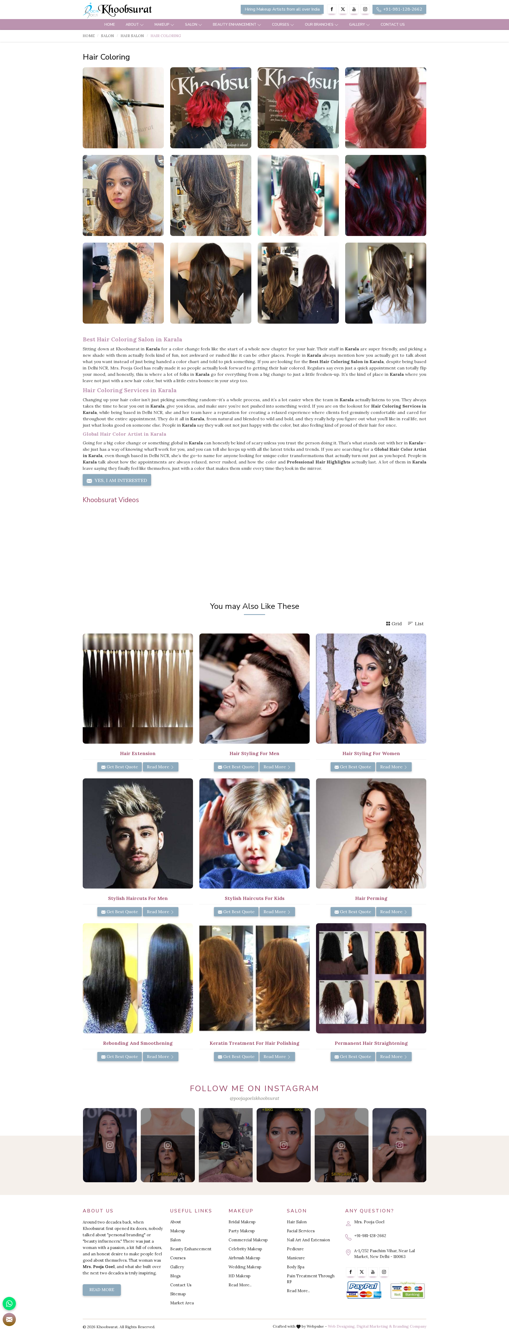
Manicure (296, 1257)
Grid (397, 624)
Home (109, 24)
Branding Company (409, 1326)
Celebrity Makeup (245, 1248)
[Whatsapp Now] (9, 1303)
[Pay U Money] (407, 1290)
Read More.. (240, 1284)
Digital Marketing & (374, 1326)
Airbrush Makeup (244, 1257)
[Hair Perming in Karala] (371, 833)
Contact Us (393, 24)
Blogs (175, 1275)
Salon (191, 24)
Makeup (162, 24)
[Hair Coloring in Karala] (123, 107)
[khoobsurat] (138, 11)
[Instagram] (365, 9)
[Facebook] (331, 9)
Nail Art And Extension (308, 1239)
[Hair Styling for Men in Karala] (254, 688)
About (132, 24)
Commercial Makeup (248, 1239)
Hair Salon (132, 35)
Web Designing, (342, 1326)
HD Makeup (240, 1275)
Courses (280, 24)
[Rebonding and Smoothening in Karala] (138, 978)
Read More (158, 766)
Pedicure (295, 1248)
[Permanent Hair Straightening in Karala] (371, 978)
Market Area (182, 1302)
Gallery (357, 24)
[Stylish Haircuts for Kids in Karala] (254, 833)
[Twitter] (343, 9)
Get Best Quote (122, 766)
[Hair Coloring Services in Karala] (210, 107)
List (419, 624)
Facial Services (301, 1230)
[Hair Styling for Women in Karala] (371, 688)
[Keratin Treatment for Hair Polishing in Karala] (254, 978)
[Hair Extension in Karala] (138, 688)
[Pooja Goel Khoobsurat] (110, 1145)
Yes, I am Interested (120, 480)
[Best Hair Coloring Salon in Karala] (298, 107)
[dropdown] (142, 24)
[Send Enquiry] (9, 1319)
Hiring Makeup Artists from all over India (282, 9)
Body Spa (295, 1266)
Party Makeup (242, 1230)
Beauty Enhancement (234, 24)
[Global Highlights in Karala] (123, 195)
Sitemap (178, 1293)
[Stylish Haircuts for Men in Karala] (138, 833)
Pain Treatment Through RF (311, 1278)
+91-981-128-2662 (402, 9)
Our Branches (319, 24)
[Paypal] (364, 1290)
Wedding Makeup (245, 1266)
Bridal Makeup (242, 1221)
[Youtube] (354, 9)
